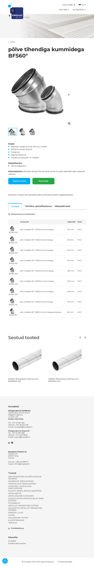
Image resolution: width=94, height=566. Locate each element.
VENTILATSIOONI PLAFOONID (21, 496)
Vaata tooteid (19, 181)
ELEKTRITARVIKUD (16, 520)
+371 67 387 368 (18, 433)
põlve (13, 42)
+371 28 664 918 (21, 425)
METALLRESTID (14, 493)
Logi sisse (67, 5)
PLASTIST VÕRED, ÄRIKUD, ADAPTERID (24, 491)
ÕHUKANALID (14, 503)
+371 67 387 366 (18, 423)
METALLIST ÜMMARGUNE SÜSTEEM (23, 506)
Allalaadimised (62, 206)
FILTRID (11, 515)
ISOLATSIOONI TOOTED (18, 518)
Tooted (63, 10)
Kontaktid (12, 541)
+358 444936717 (22, 462)
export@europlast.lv (22, 437)
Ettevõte (78, 10)
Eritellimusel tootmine (17, 543)
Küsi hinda (43, 181)
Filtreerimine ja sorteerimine (23, 214)
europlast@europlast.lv (23, 427)
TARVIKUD (12, 523)
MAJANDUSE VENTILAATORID (21, 481)
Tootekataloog (17, 528)
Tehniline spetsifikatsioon (38, 206)
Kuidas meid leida (15, 419)
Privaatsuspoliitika (65, 562)
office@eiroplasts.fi (22, 464)
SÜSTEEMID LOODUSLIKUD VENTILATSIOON (20, 487)
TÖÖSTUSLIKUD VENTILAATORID (22, 484)
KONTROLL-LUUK (15, 513)
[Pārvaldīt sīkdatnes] (5, 561)
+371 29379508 (21, 435)
